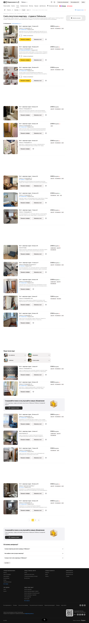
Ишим (46, 574)
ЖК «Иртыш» (22, 265)
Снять (4, 589)
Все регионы (27, 578)
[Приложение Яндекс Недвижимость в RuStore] (84, 614)
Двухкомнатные (69, 574)
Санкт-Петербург (7, 574)
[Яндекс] (83, 620)
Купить (5, 591)
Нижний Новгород (7, 581)
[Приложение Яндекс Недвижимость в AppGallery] (82, 614)
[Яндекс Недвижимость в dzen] (82, 605)
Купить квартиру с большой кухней (31, 593)
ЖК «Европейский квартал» (25, 50)
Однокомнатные (69, 572)
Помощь (58, 605)
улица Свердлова (22, 433)
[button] (54, 2)
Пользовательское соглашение (36, 605)
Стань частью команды (23, 605)
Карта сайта (63, 605)
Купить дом (26, 598)
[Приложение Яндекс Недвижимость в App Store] (78, 614)
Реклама (15, 605)
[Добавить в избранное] (45, 39)
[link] (83, 2)
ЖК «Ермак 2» (22, 179)
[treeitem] (7, 6)
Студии (67, 576)
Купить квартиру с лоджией (30, 594)
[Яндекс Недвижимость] (11, 2)
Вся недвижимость (7, 605)
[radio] (35, 520)
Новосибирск (6, 576)
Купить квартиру (28, 589)
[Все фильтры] (4, 10)
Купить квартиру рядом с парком (31, 591)
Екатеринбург (6, 578)
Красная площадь (22, 247)
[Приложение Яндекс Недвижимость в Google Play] (80, 614)
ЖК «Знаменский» (23, 29)
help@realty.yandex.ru (29, 613)
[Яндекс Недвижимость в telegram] (85, 605)
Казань (4, 580)
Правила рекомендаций (49, 605)
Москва (5, 572)
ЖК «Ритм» (21, 487)
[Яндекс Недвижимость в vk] (80, 605)
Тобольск (21, 28)
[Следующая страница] (38, 520)
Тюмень (46, 576)
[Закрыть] (85, 9)
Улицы (25, 572)
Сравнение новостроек (29, 574)
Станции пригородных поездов (31, 576)
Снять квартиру (27, 596)
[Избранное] (51, 2)
